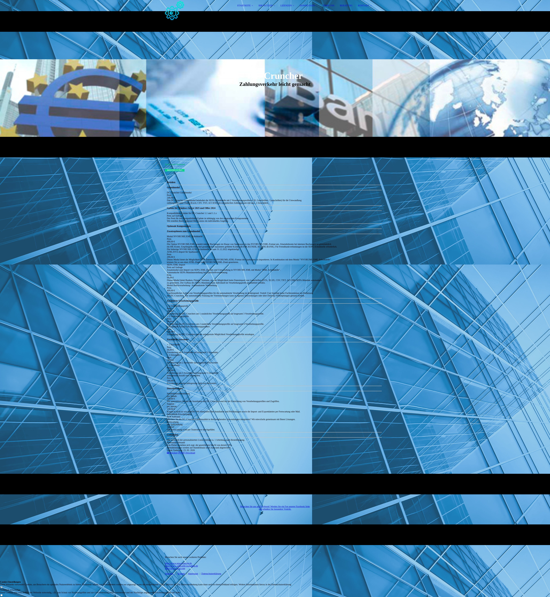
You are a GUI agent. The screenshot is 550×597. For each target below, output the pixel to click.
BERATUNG (346, 5)
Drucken (173, 453)
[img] (190, 10)
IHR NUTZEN (266, 5)
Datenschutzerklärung (211, 573)
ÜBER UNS (328, 5)
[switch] (1, 587)
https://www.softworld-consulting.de (181, 566)
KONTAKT (363, 5)
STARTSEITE (244, 5)
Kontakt (181, 573)
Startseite (169, 573)
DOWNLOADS (307, 5)
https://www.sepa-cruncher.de (178, 563)
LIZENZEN (286, 5)
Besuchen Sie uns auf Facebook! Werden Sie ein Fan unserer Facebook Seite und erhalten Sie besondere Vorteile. (275, 507)
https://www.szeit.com (175, 568)
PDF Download (187, 453)
